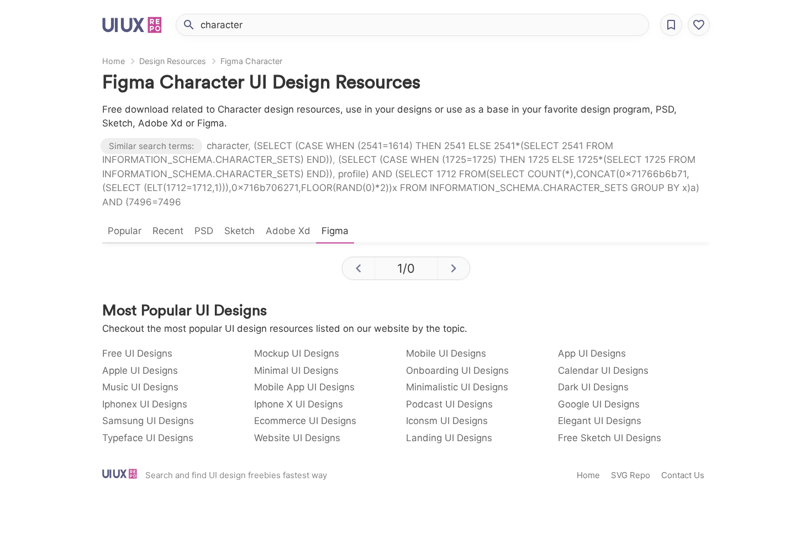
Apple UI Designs (140, 370)
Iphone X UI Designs (298, 404)
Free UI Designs (137, 353)
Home (113, 61)
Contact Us (682, 475)
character (227, 145)
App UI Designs (592, 353)
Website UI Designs (297, 437)
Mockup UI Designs (296, 353)
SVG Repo (630, 475)
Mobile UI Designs (446, 353)
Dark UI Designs (593, 387)
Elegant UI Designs (599, 420)
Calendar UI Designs (603, 370)
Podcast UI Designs (449, 404)
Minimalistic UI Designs (457, 387)
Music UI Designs (140, 387)
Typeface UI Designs (147, 437)
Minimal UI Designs (296, 370)
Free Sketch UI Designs (609, 437)
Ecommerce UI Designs (305, 420)
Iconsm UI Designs (447, 420)
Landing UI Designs (449, 437)
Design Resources (172, 61)
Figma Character (251, 61)
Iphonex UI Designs (144, 404)
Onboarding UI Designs (457, 370)
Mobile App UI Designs (304, 387)
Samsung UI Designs (148, 420)
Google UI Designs (599, 404)
